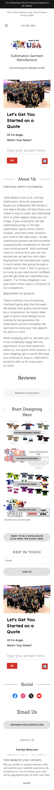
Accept (27, 783)
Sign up (27, 571)
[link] (27, 45)
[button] (6, 25)
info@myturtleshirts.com (27, 724)
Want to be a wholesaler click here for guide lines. (27, 537)
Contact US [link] (27, 740)
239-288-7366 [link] (28, 25)
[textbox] (27, 560)
